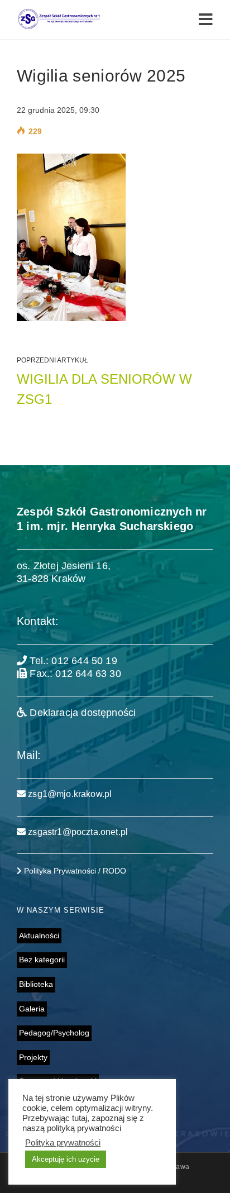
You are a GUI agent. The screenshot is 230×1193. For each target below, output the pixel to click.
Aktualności (39, 935)
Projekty (33, 1057)
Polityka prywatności (62, 1142)
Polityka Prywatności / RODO (74, 870)
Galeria (32, 1008)
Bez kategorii (42, 959)
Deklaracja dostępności (81, 712)
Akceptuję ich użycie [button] (65, 1159)
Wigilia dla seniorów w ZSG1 (104, 389)
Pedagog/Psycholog (54, 1032)
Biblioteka (36, 984)
